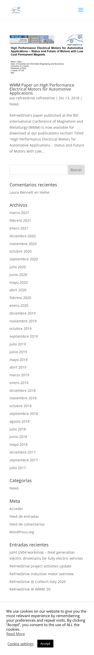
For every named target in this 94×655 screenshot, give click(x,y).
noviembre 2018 (23, 398)
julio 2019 (18, 344)
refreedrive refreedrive (35, 98)
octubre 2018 (21, 405)
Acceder (16, 508)
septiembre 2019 (24, 336)
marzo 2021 (19, 212)
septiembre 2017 (24, 460)
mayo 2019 (19, 359)
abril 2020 (18, 289)
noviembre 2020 (23, 243)
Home (44, 192)
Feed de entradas (24, 516)
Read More (15, 633)
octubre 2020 (21, 251)
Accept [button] (45, 643)
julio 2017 (18, 467)
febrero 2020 (20, 297)
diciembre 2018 (23, 390)
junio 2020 (18, 274)
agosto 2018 (20, 421)
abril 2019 (18, 367)
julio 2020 (18, 266)
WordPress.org (22, 532)
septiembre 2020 (24, 259)
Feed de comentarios (27, 524)
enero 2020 (19, 305)
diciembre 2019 (23, 313)
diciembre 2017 (23, 452)
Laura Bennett (21, 192)
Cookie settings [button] (21, 643)
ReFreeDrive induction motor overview (42, 573)
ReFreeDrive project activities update (40, 566)
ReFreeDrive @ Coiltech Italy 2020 (38, 581)
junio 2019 (18, 351)
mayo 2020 (19, 282)
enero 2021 (19, 228)
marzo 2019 (19, 375)
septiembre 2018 (24, 413)
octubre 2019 (21, 328)
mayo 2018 (19, 444)
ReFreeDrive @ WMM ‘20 (30, 589)
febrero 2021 (20, 220)
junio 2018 (18, 436)
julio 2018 (18, 429)
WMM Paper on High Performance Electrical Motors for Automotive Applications (42, 89)
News (14, 104)
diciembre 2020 (23, 236)
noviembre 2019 (23, 321)
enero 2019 (19, 382)
